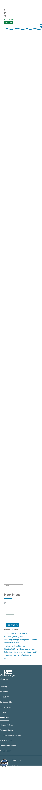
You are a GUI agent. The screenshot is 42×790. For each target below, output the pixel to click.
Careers (3, 712)
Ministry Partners (6, 725)
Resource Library (6, 730)
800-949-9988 (9, 19)
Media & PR (4, 697)
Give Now (8, 23)
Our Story (3, 687)
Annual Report (5, 751)
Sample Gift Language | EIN (10, 735)
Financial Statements (8, 746)
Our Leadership (6, 702)
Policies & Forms (6, 740)
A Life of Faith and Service (14, 646)
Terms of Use (17, 771)
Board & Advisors (6, 707)
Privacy (15, 765)
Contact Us (13, 625)
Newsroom (4, 692)
